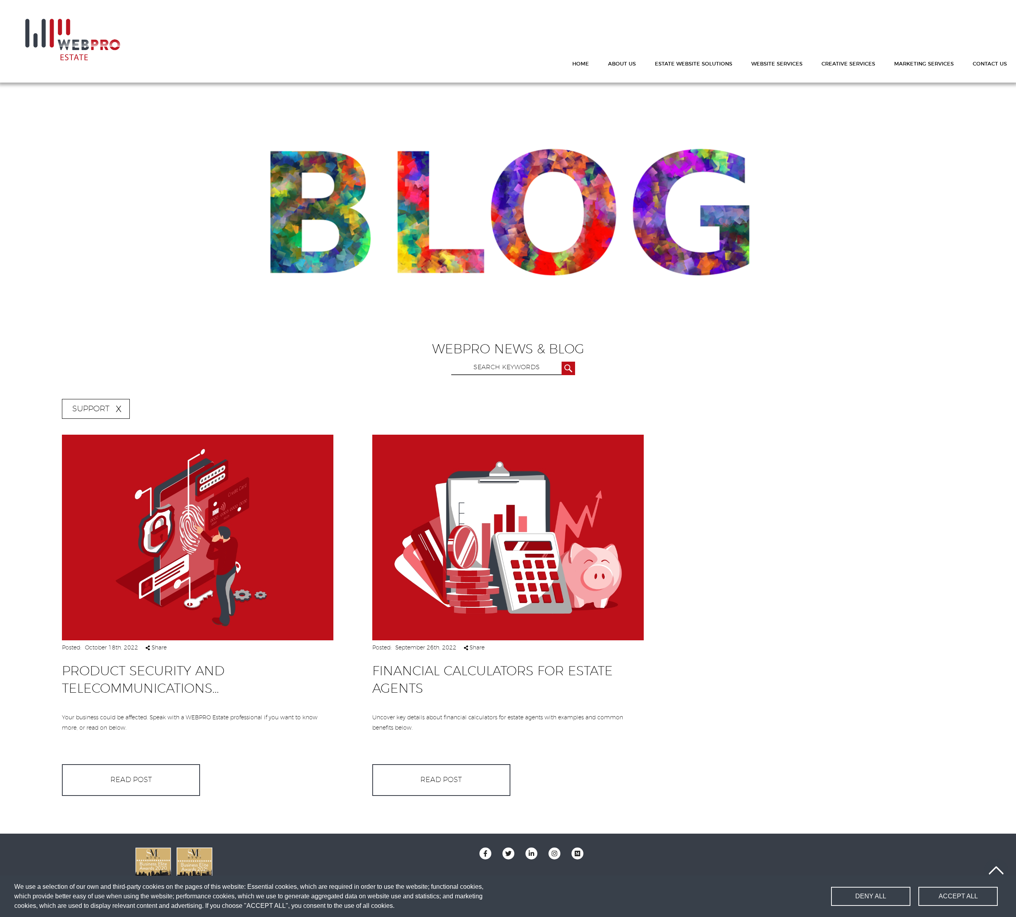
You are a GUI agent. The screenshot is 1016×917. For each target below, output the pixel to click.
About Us (622, 64)
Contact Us (990, 64)
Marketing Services (924, 64)
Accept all (958, 896)
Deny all (870, 896)
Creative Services (848, 64)
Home (580, 64)
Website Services (776, 64)
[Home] (72, 40)
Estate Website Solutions (693, 64)
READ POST (131, 780)
